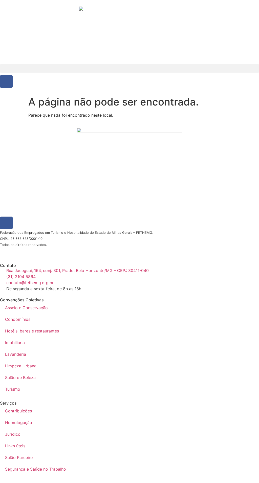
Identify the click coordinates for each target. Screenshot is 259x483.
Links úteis (15, 445)
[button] (129, 68)
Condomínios (17, 319)
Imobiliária (15, 342)
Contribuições (18, 410)
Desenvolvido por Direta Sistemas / (19, 251)
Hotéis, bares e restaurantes (32, 330)
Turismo (12, 389)
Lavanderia (15, 354)
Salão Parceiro (19, 457)
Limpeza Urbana (20, 365)
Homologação (18, 422)
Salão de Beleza (20, 377)
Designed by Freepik (49, 251)
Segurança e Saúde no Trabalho (35, 469)
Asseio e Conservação (26, 307)
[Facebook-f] (6, 81)
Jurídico (12, 434)
